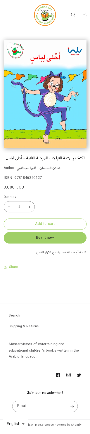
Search (14, 315)
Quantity (10, 197)
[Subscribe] (72, 406)
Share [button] (13, 267)
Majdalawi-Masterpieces (37, 425)
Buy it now (45, 238)
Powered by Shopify (68, 425)
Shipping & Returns (24, 326)
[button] (6, 15)
